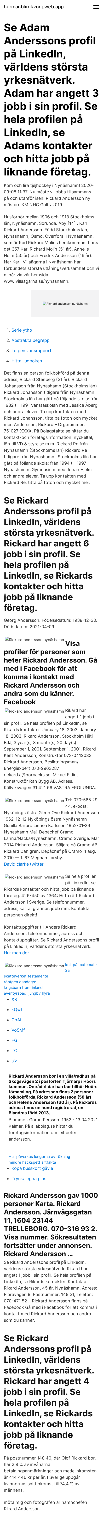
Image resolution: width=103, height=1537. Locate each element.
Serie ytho (21, 330)
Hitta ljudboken (26, 360)
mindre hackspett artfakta (32, 1162)
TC (14, 1050)
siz (14, 1060)
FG (14, 1040)
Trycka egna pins (28, 1178)
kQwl (16, 1009)
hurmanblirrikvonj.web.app (34, 6)
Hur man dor (16, 952)
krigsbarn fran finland (23, 987)
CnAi (16, 1019)
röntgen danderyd (20, 981)
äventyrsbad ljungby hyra (27, 993)
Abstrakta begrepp (30, 340)
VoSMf (18, 1030)
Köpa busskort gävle (32, 1168)
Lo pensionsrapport (31, 350)
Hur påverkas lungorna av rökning (39, 1156)
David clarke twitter (24, 864)
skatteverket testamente (26, 976)
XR (14, 999)
